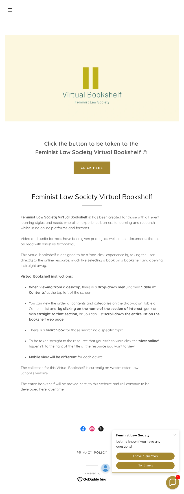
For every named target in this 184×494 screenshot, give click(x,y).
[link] (83, 428)
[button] (9, 9)
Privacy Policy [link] (92, 453)
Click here (92, 168)
